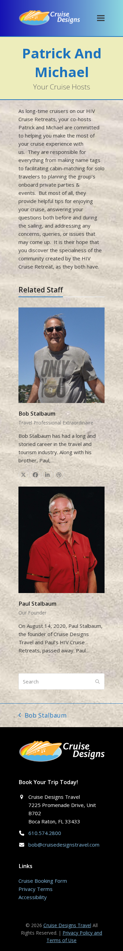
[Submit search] (97, 681)
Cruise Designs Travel (67, 925)
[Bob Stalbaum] (61, 354)
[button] (101, 18)
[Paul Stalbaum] (61, 539)
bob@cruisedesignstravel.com (63, 844)
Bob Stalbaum (36, 413)
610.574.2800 (44, 833)
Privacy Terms (35, 888)
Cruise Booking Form (42, 880)
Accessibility (32, 897)
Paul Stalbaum (37, 603)
